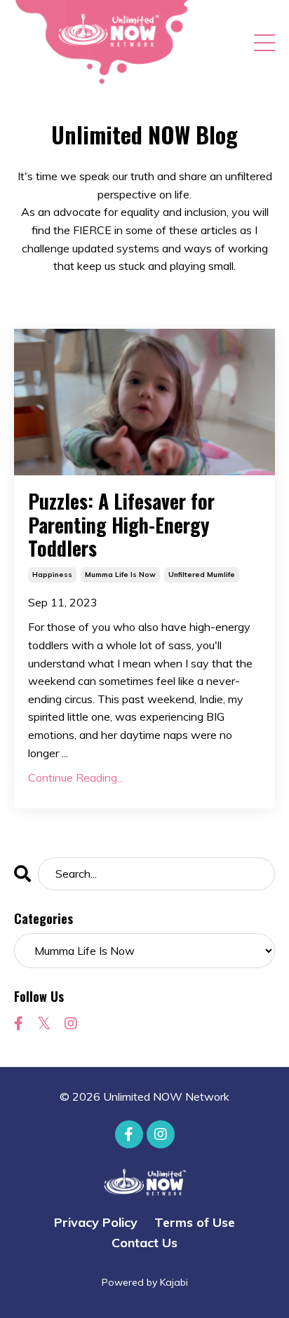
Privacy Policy (95, 1222)
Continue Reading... (75, 777)
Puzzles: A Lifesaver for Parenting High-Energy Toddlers (121, 524)
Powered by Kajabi (145, 1282)
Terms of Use (194, 1222)
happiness (52, 574)
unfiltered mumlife (201, 574)
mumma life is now (120, 574)
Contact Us (144, 1243)
